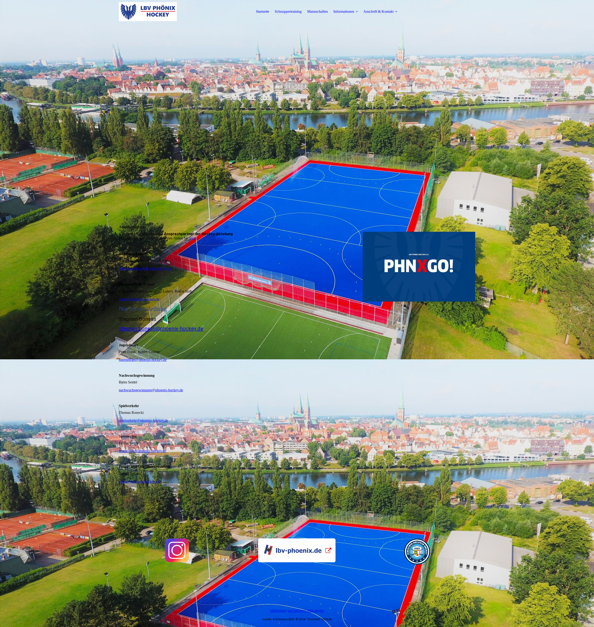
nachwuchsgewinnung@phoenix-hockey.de (151, 390)
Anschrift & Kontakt (378, 11)
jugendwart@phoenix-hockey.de (143, 360)
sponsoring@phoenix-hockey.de (142, 451)
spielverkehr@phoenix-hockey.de (143, 420)
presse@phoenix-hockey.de (139, 481)
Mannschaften (317, 11)
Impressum (278, 611)
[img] (148, 11)
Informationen (343, 11)
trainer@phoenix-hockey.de (139, 299)
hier (192, 238)
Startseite (262, 11)
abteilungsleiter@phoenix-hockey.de (145, 268)
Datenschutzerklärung (306, 611)
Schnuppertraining (288, 11)
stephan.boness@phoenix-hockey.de (161, 328)
